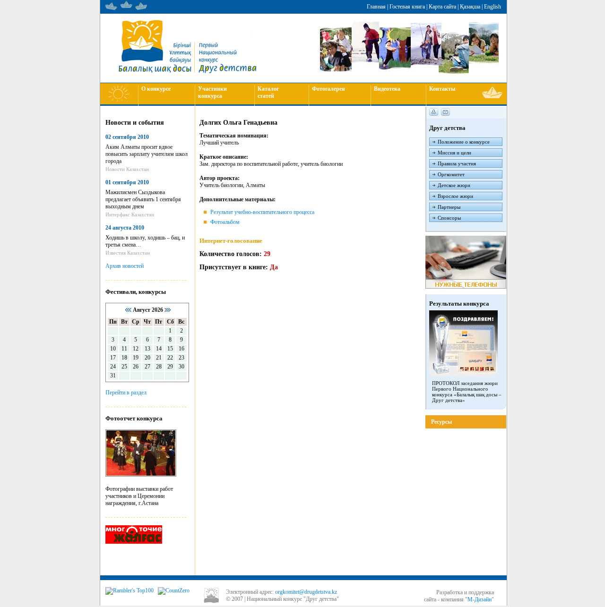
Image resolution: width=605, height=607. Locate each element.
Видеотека (387, 88)
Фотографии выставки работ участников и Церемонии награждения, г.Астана (139, 496)
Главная (376, 6)
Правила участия (457, 163)
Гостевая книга (407, 6)
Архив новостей (124, 266)
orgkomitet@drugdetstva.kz (306, 592)
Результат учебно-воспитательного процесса (262, 212)
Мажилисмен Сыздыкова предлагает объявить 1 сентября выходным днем (143, 199)
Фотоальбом (225, 222)
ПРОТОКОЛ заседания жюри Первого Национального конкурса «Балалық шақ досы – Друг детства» (466, 391)
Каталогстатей (268, 92)
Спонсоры (449, 218)
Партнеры (449, 207)
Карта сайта (442, 6)
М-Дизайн (479, 599)
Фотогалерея (328, 88)
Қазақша (470, 6)
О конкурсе (156, 88)
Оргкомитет (451, 174)
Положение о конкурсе (464, 142)
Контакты (442, 88)
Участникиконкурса (212, 92)
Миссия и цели (454, 152)
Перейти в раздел (126, 392)
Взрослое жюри (455, 196)
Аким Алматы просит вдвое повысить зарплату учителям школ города (146, 154)
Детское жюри (454, 185)
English (492, 6)
